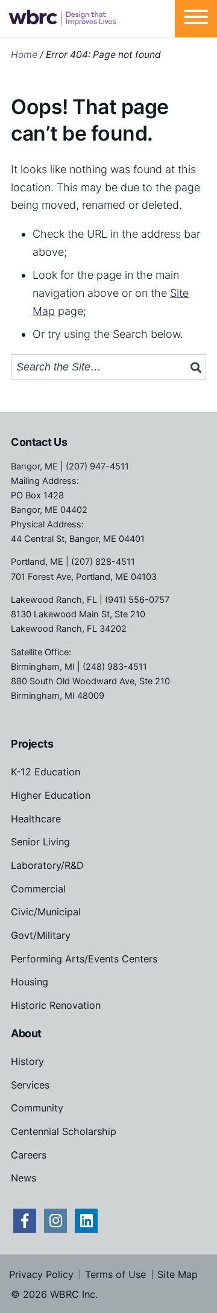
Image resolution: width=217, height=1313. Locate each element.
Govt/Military (41, 935)
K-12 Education (45, 772)
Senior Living (40, 842)
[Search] (196, 367)
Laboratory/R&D (47, 865)
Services (30, 1085)
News (23, 1178)
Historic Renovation (56, 1005)
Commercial (38, 889)
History (27, 1061)
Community (37, 1108)
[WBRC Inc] (62, 18)
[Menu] (196, 18)
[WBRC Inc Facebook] (24, 1221)
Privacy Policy (41, 1274)
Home (24, 54)
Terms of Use (115, 1274)
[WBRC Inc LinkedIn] (86, 1221)
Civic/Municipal (46, 912)
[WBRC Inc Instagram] (55, 1221)
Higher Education (50, 795)
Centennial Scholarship (63, 1131)
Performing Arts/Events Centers (84, 959)
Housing (29, 982)
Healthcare (36, 819)
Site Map (177, 1274)
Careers (28, 1155)
